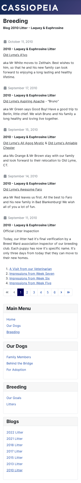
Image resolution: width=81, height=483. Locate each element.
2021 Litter (14, 439)
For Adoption (16, 370)
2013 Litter (14, 464)
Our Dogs (13, 326)
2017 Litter (14, 451)
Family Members (18, 357)
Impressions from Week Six (29, 278)
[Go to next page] (61, 292)
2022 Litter (14, 432)
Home (10, 319)
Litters (11, 404)
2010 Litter (14, 470)
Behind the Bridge (19, 363)
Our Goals (13, 398)
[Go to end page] (68, 292)
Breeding (13, 332)
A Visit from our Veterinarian (30, 269)
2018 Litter (14, 445)
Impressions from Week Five (30, 283)
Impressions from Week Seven (31, 274)
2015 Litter (14, 458)
